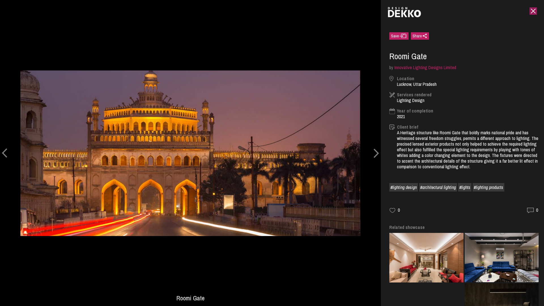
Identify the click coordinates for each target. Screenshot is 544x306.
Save (395, 36)
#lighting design (403, 187)
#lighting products (488, 187)
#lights (464, 187)
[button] (4, 153)
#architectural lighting (438, 187)
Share (417, 36)
